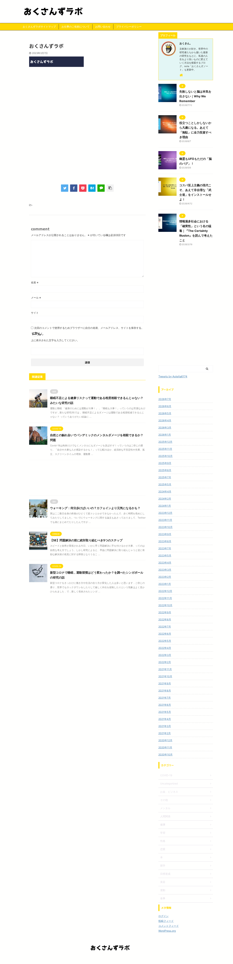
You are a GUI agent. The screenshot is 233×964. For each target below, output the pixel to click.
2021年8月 (164, 690)
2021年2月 (164, 733)
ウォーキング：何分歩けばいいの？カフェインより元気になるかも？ (95, 508)
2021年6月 (164, 704)
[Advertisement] (87, 99)
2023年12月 (165, 512)
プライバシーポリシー (129, 26)
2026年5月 (164, 413)
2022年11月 (165, 598)
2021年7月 (164, 697)
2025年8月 (164, 470)
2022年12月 (165, 591)
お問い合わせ (102, 26)
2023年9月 (164, 534)
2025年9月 (164, 463)
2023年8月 (164, 541)
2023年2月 (164, 576)
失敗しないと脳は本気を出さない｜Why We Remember (195, 96)
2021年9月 (164, 683)
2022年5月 (164, 640)
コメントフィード (168, 925)
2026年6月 (164, 406)
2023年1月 (164, 583)
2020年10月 (165, 754)
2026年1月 (164, 434)
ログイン (163, 916)
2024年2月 (164, 498)
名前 (34, 282)
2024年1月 (164, 505)
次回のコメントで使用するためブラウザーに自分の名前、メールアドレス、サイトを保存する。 (89, 327)
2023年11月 (165, 519)
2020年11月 (165, 747)
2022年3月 (164, 655)
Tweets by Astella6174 (172, 376)
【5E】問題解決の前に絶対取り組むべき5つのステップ (86, 540)
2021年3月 (164, 726)
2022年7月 (164, 626)
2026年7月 (164, 399)
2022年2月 (164, 662)
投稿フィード (166, 920)
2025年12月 (165, 441)
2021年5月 (164, 711)
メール (36, 297)
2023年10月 (165, 527)
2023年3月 (164, 569)
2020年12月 (165, 740)
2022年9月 (164, 612)
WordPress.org (167, 930)
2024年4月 (164, 491)
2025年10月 (165, 455)
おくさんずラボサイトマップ (39, 26)
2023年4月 (164, 562)
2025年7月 (164, 477)
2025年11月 (165, 448)
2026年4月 (164, 420)
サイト (35, 312)
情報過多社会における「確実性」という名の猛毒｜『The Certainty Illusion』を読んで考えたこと (196, 230)
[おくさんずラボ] (92, 188)
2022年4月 (164, 647)
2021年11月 (165, 669)
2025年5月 (164, 484)
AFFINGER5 (136, 958)
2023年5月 (164, 555)
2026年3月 (164, 427)
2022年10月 (165, 605)
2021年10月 (165, 676)
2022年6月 (164, 633)
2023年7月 (164, 548)
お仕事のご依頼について (76, 26)
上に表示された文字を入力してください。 (55, 340)
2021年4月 (164, 718)
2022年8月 (164, 619)
